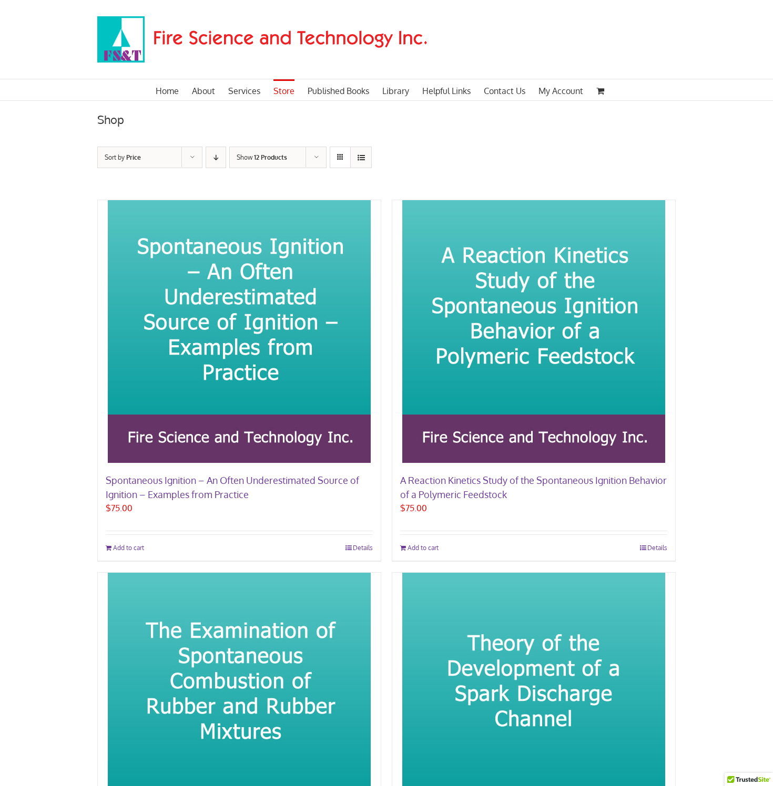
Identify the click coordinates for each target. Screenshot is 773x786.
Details (363, 548)
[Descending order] (216, 157)
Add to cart (128, 548)
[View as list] (361, 157)
